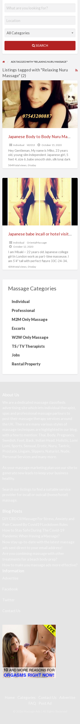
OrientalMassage (37, 242)
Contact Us (11, 611)
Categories (26, 697)
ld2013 (31, 145)
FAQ (32, 703)
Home (10, 697)
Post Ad (45, 703)
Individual (18, 145)
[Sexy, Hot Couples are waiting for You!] (29, 651)
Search (41, 45)
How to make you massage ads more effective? (39, 565)
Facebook (10, 589)
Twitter (8, 600)
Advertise (10, 578)
